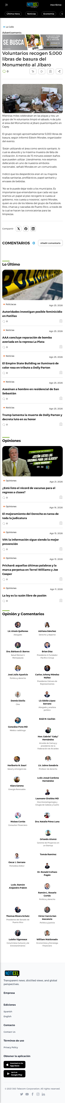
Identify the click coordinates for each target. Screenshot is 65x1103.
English (7, 1016)
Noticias (31, 13)
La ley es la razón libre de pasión (24, 595)
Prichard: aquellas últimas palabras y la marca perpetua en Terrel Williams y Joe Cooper (30, 569)
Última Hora (13, 13)
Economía (48, 13)
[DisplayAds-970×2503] (32, 42)
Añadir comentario (50, 243)
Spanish (8, 1011)
